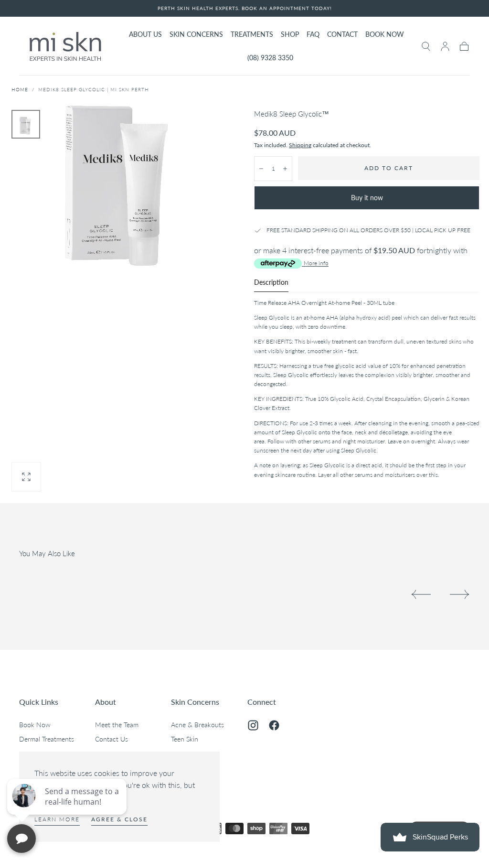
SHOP (290, 34)
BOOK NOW (384, 34)
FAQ (313, 34)
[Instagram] (253, 725)
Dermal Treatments (46, 739)
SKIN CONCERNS (196, 34)
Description (271, 282)
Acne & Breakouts (197, 725)
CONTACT (342, 34)
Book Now (35, 725)
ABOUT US (145, 34)
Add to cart (388, 168)
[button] (426, 46)
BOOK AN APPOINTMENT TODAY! (287, 8)
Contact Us (111, 739)
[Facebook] (274, 725)
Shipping (300, 145)
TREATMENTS (252, 34)
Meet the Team (116, 725)
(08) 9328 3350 (270, 58)
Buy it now (367, 198)
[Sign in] (445, 46)
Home (19, 89)
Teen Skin (184, 739)
